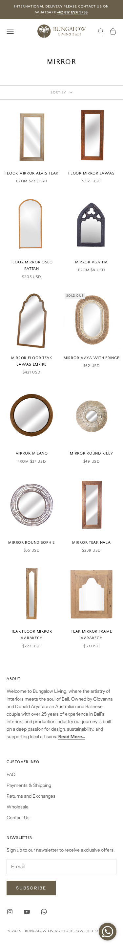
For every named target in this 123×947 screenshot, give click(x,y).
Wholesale (18, 807)
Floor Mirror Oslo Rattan (31, 265)
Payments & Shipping (29, 785)
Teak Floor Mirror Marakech (31, 634)
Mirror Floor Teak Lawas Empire (31, 361)
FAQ (11, 774)
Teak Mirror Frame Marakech (91, 634)
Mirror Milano (31, 453)
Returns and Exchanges (31, 796)
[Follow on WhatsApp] (44, 911)
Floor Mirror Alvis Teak (31, 173)
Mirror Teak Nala (91, 542)
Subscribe (31, 887)
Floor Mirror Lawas (91, 173)
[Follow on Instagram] (10, 911)
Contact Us (18, 818)
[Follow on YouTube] (27, 911)
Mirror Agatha (91, 262)
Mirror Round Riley (91, 453)
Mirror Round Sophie (31, 542)
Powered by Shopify (94, 931)
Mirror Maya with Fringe (91, 358)
